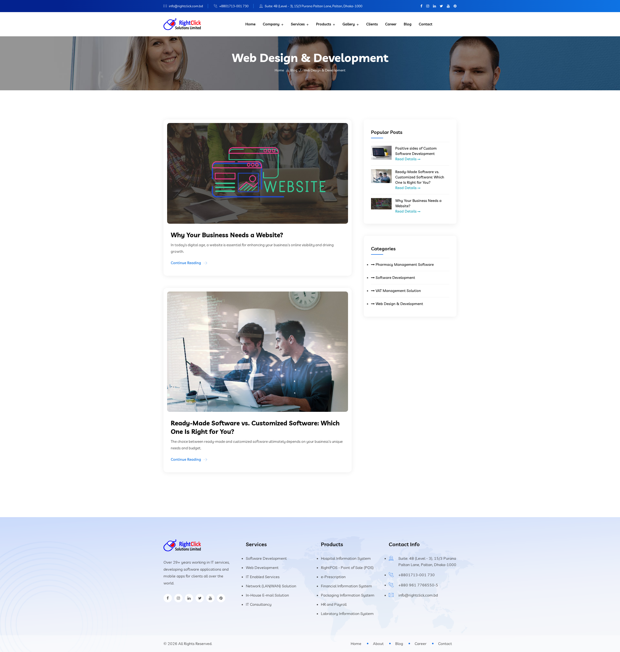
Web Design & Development (399, 303)
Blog (407, 24)
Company (271, 24)
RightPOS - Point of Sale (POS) (347, 567)
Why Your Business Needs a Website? (418, 203)
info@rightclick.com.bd (186, 6)
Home (250, 24)
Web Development (262, 567)
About (378, 643)
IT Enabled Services (262, 576)
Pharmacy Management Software (404, 264)
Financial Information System (346, 585)
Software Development (395, 277)
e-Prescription (333, 576)
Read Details (406, 159)
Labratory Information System (347, 613)
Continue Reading (186, 263)
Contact (425, 24)
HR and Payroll (334, 604)
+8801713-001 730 (233, 6)
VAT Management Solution (398, 290)
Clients (372, 24)
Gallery (348, 24)
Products (323, 24)
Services (298, 24)
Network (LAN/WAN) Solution (271, 585)
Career (390, 24)
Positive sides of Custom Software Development (416, 151)
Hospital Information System (346, 558)
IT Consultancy (258, 604)
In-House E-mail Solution (267, 595)
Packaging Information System (347, 595)
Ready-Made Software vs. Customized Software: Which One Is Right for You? (419, 177)
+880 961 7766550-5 (418, 585)
